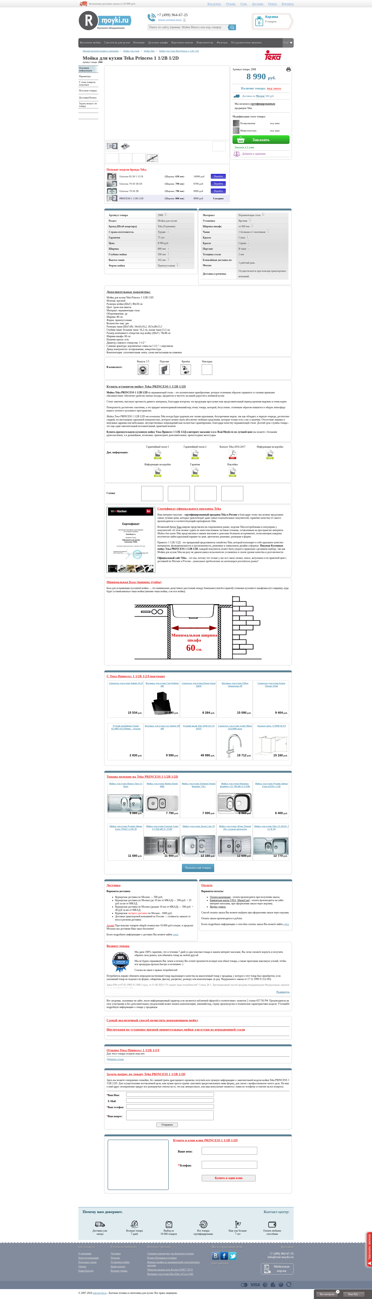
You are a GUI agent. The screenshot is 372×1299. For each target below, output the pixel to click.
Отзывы (231, 3)
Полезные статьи (87, 1262)
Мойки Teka (149, 51)
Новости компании (88, 1257)
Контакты (288, 3)
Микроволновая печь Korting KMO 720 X (170, 1269)
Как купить (214, 3)
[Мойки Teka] (273, 59)
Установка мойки (120, 1262)
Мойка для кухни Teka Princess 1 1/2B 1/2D (179, 51)
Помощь (115, 1257)
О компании (84, 1253)
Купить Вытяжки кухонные (162, 1257)
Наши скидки (118, 1266)
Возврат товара (119, 1270)
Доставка (257, 3)
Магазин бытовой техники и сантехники (101, 51)
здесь (175, 934)
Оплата (272, 3)
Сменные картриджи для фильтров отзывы (170, 1253)
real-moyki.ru (100, 1292)
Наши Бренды (85, 1270)
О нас (243, 3)
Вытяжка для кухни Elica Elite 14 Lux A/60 (170, 1274)
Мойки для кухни (131, 51)
